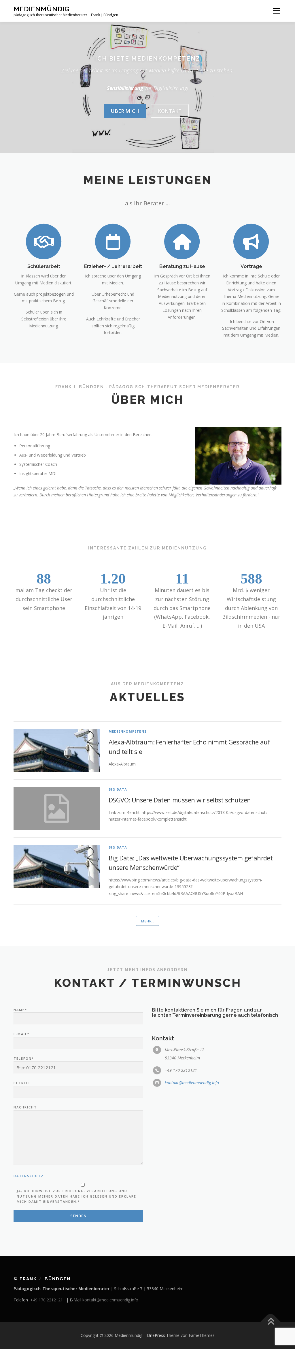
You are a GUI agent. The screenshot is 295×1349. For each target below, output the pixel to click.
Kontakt (169, 111)
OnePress (156, 1335)
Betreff (22, 1083)
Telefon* (24, 1058)
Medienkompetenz (128, 731)
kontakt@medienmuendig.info (192, 1082)
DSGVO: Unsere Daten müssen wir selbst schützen (180, 799)
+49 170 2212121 (47, 1300)
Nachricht (25, 1107)
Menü (276, 11)
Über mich (125, 111)
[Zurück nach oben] (270, 1322)
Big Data (118, 789)
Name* (20, 1009)
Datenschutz (29, 1176)
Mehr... (147, 921)
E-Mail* (22, 1034)
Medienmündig (42, 9)
